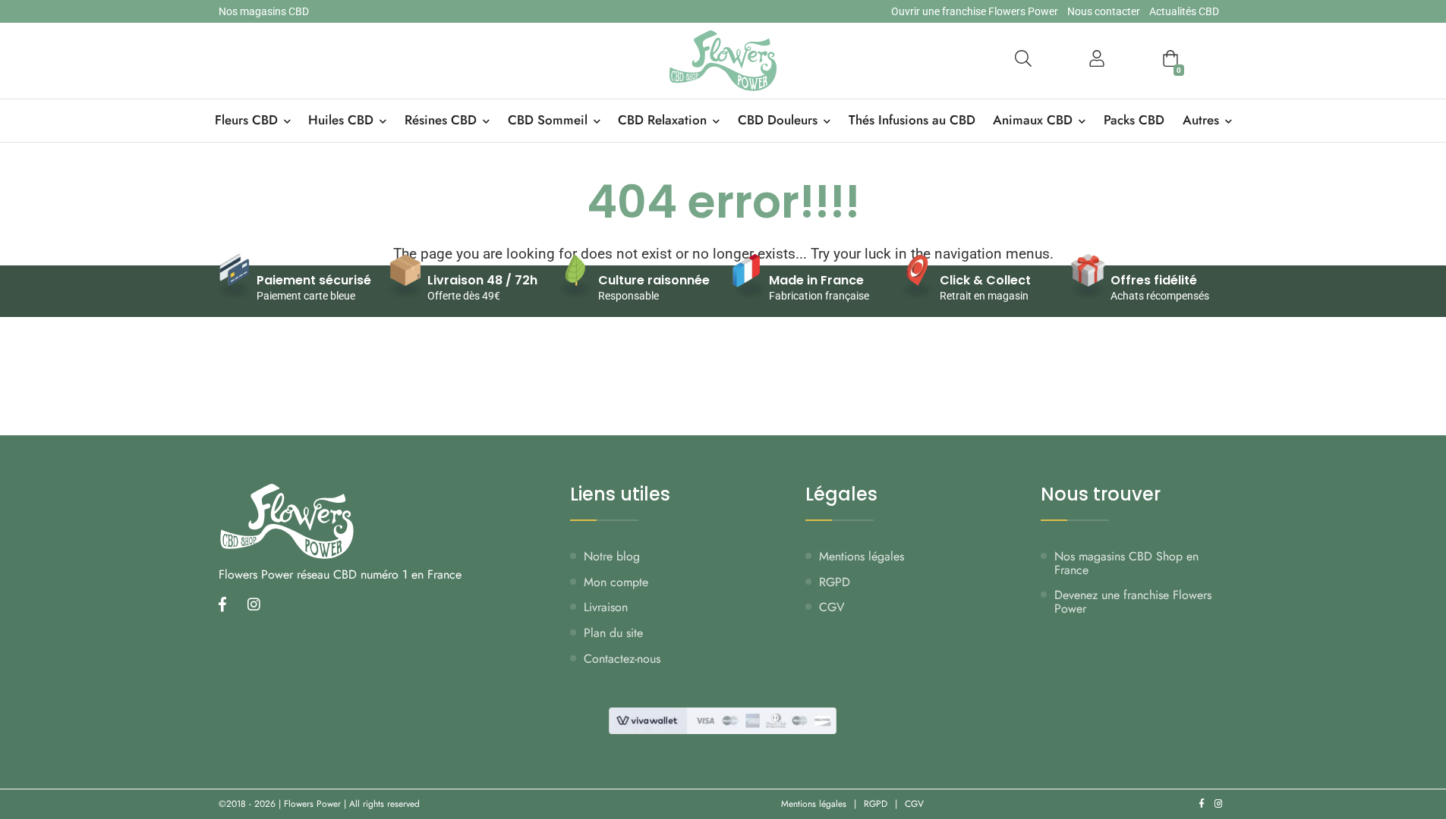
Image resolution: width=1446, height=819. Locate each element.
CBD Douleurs (778, 120)
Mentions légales (861, 556)
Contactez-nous (622, 658)
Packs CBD (1134, 120)
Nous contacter (1103, 11)
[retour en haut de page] (1408, 735)
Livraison (606, 607)
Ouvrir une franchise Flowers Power (974, 11)
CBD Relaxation (662, 120)
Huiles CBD (340, 120)
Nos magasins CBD (264, 11)
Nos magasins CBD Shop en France (1126, 563)
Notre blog (612, 556)
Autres (1201, 120)
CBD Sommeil (548, 120)
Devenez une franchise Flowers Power (1132, 601)
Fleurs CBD (246, 120)
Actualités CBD (1184, 11)
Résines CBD (441, 120)
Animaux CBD (1033, 120)
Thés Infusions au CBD (912, 120)
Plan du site (613, 633)
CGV (832, 607)
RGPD (834, 582)
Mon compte (616, 582)
